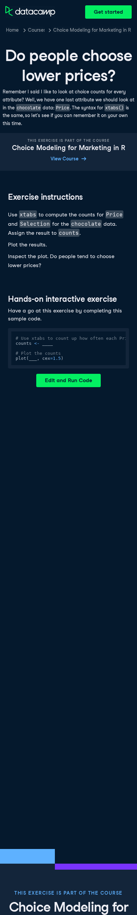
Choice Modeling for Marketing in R (92, 30)
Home (12, 30)
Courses (36, 30)
